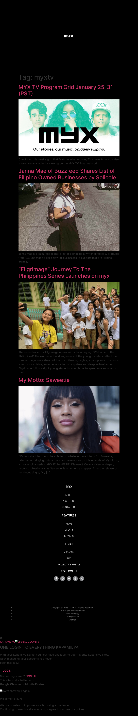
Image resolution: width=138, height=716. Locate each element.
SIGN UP (31, 676)
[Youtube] (69, 578)
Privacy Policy (72, 613)
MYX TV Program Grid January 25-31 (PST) (66, 90)
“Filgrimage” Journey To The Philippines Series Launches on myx (64, 272)
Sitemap (72, 619)
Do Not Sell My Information (72, 610)
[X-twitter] (81, 578)
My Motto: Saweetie (44, 380)
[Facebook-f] (56, 578)
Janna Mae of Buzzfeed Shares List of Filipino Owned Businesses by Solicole (67, 174)
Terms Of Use (72, 616)
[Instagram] (62, 578)
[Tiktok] (75, 578)
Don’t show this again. (16, 691)
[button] (58, 36)
